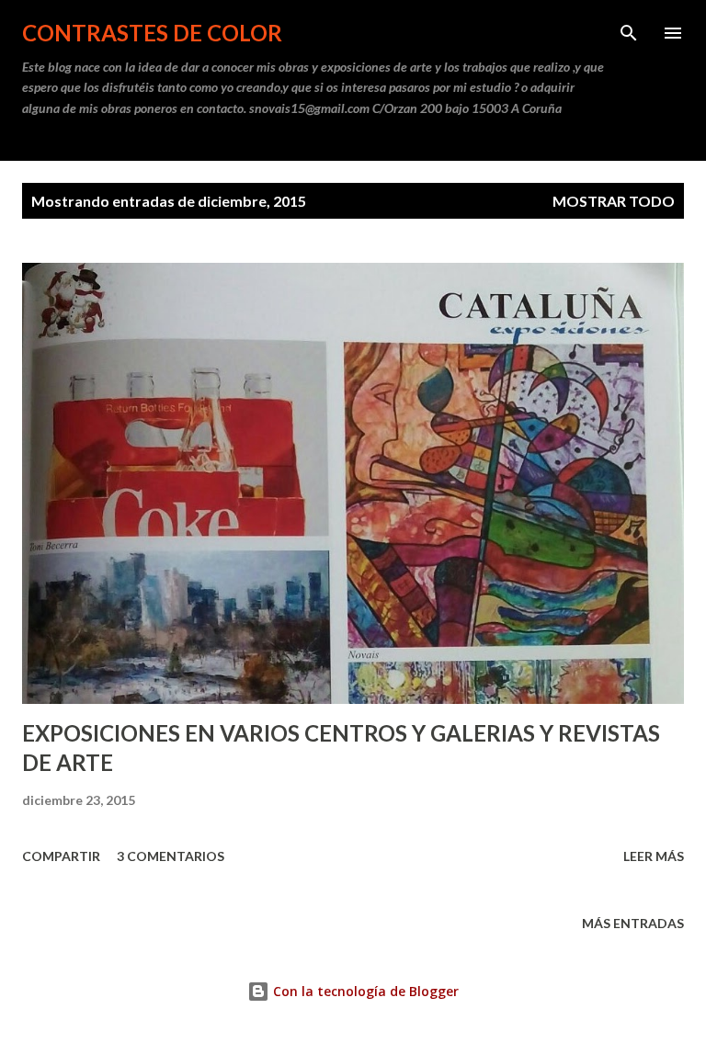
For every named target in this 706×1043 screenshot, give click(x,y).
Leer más (653, 856)
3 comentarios (170, 856)
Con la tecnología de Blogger (364, 991)
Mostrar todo (613, 201)
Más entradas (633, 923)
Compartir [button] (61, 856)
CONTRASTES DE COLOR (152, 32)
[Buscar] (629, 33)
